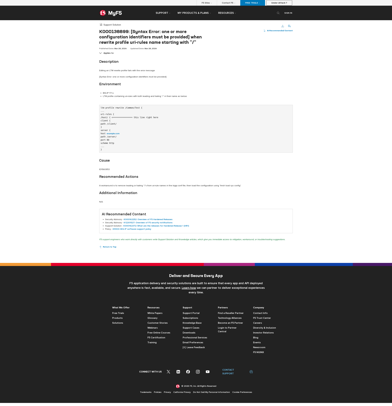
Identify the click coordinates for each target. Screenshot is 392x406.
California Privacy (182, 392)
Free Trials (118, 313)
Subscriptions (190, 318)
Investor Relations (263, 332)
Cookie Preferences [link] (242, 392)
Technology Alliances (230, 318)
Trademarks (145, 392)
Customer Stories (157, 322)
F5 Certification (156, 337)
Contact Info (260, 313)
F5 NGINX (258, 352)
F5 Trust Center (262, 318)
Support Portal (191, 313)
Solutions (117, 322)
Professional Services (195, 337)
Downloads (189, 332)
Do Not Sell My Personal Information (211, 392)
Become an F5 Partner (230, 322)
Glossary (152, 318)
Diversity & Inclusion (264, 327)
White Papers (154, 313)
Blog (255, 337)
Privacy (167, 392)
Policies (157, 392)
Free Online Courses (158, 332)
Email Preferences (193, 342)
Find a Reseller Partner (231, 313)
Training (152, 342)
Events (257, 342)
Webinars (152, 327)
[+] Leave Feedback (194, 347)
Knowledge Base (192, 322)
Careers (257, 322)
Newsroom (259, 347)
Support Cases (191, 327)
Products (117, 318)
